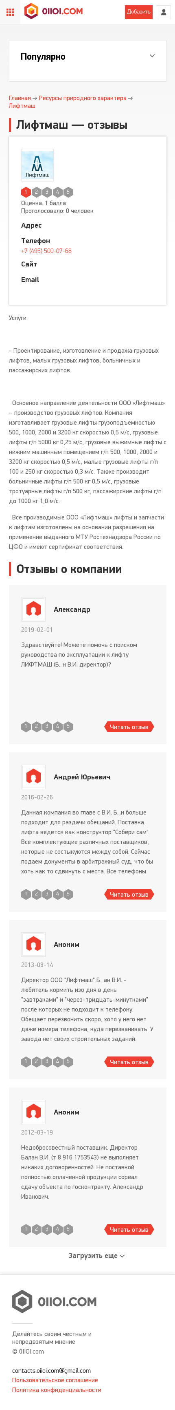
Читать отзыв (129, 727)
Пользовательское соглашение (55, 1380)
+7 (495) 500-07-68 (46, 251)
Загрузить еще (93, 1255)
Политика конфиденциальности (56, 1390)
